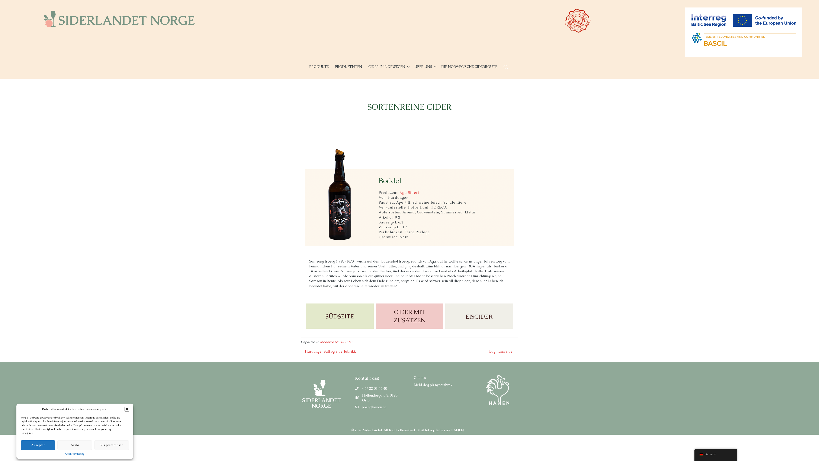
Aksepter (38, 445)
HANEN (457, 430)
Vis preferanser (111, 445)
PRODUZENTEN (348, 66)
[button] (127, 409)
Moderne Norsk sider (336, 342)
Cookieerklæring (74, 453)
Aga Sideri (409, 192)
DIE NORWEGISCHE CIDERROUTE (469, 66)
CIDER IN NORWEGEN (386, 66)
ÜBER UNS (423, 66)
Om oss (420, 377)
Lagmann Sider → (503, 351)
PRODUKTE (319, 66)
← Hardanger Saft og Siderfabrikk (328, 351)
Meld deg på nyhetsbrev (433, 385)
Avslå (75, 445)
